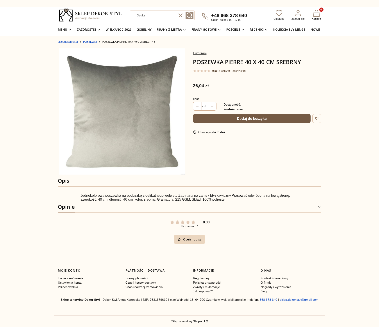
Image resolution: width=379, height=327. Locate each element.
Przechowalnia (68, 287)
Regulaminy (201, 278)
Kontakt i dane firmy (274, 278)
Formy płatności (136, 278)
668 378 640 (268, 299)
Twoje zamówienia (70, 278)
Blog (264, 291)
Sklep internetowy (188, 321)
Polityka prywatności (207, 282)
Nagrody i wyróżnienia (276, 287)
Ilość (196, 99)
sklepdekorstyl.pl (68, 41)
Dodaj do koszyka (252, 118)
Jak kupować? (203, 291)
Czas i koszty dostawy (140, 282)
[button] (189, 15)
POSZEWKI (90, 41)
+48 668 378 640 (229, 15)
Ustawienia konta (70, 282)
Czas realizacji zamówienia (144, 287)
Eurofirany (200, 53)
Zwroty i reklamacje (206, 287)
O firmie (266, 282)
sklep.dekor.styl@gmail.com (299, 299)
